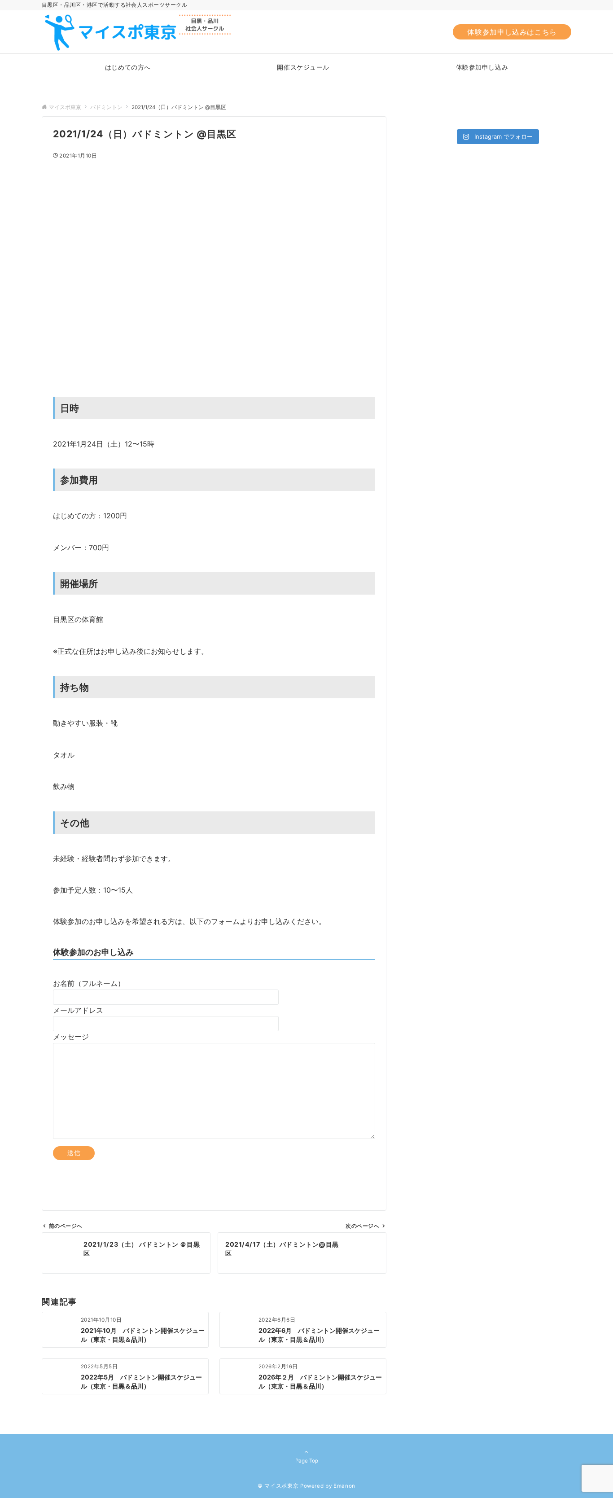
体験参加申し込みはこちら (512, 31)
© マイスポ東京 (278, 1486)
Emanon (344, 1486)
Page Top (306, 1461)
